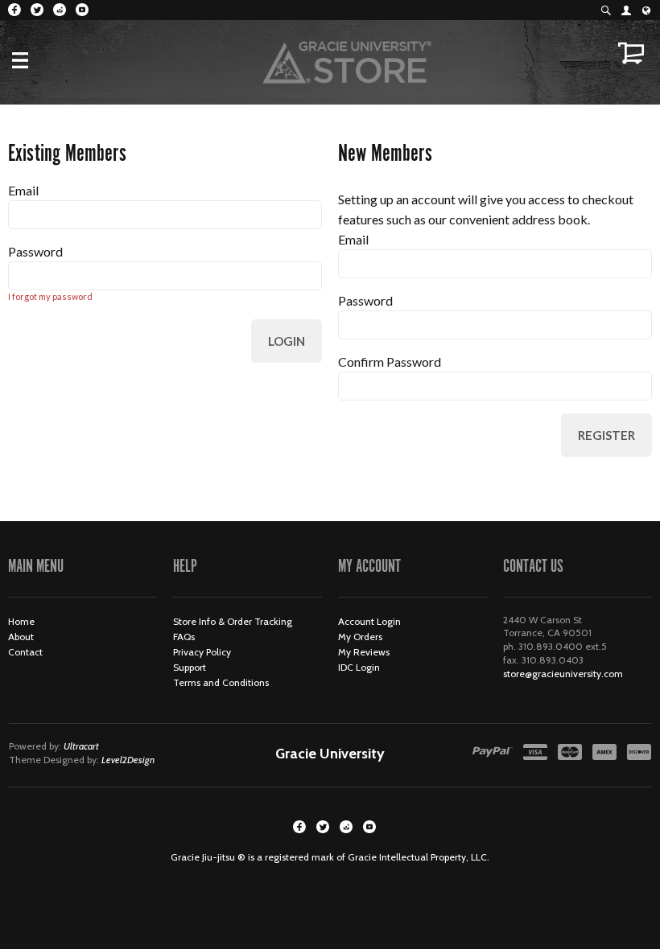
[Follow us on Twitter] (37, 9)
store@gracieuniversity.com (563, 674)
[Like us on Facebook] (14, 9)
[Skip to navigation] (36, 60)
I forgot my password (50, 296)
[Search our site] (606, 10)
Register (606, 435)
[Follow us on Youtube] (82, 9)
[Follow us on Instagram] (59, 9)
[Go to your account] (626, 10)
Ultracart (81, 746)
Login (286, 341)
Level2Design (128, 760)
